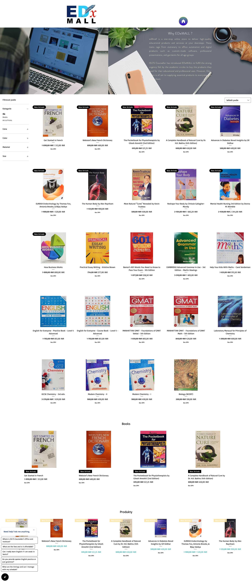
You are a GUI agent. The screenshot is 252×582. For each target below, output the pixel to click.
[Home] (183, 21)
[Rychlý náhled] (142, 184)
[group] (126, 468)
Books (5, 117)
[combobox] (238, 100)
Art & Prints (7, 120)
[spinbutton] (53, 157)
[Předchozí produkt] (15, 449)
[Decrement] (34, 157)
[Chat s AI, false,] (5, 577)
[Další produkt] (236, 449)
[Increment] (72, 157)
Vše (4, 114)
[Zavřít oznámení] (34, 530)
